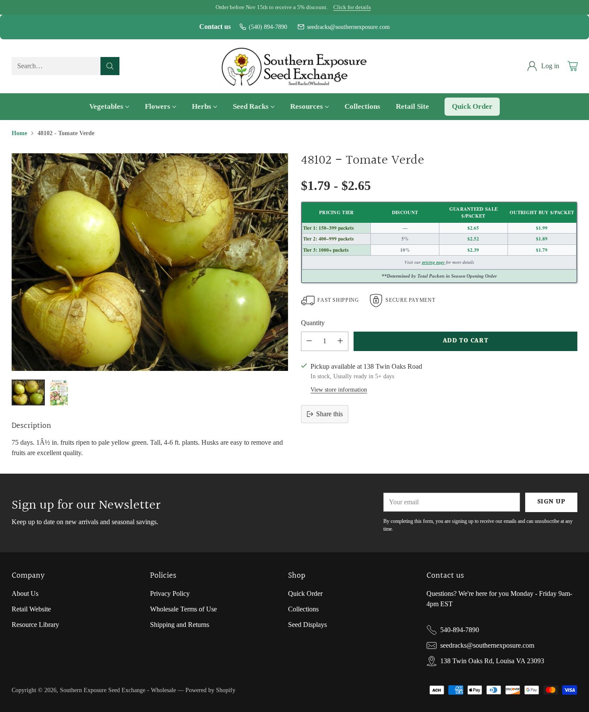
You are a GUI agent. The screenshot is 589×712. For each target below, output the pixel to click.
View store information (338, 389)
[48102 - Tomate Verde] (150, 261)
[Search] (109, 66)
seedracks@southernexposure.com (348, 27)
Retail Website (31, 609)
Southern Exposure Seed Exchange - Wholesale (118, 690)
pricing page (433, 262)
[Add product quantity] (340, 341)
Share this (329, 414)
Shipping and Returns (179, 624)
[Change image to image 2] (59, 392)
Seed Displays (307, 624)
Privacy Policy (170, 593)
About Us (25, 593)
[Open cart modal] (572, 66)
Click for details (352, 7)
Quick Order (305, 593)
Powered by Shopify (210, 690)
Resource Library (35, 624)
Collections (303, 609)
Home (19, 133)
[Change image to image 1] (28, 392)
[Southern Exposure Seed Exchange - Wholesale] (294, 66)
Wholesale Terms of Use (183, 609)
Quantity (313, 322)
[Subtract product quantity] (309, 341)
